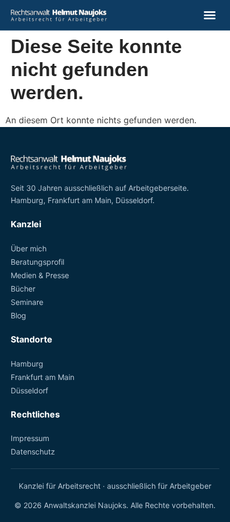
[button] (209, 15)
